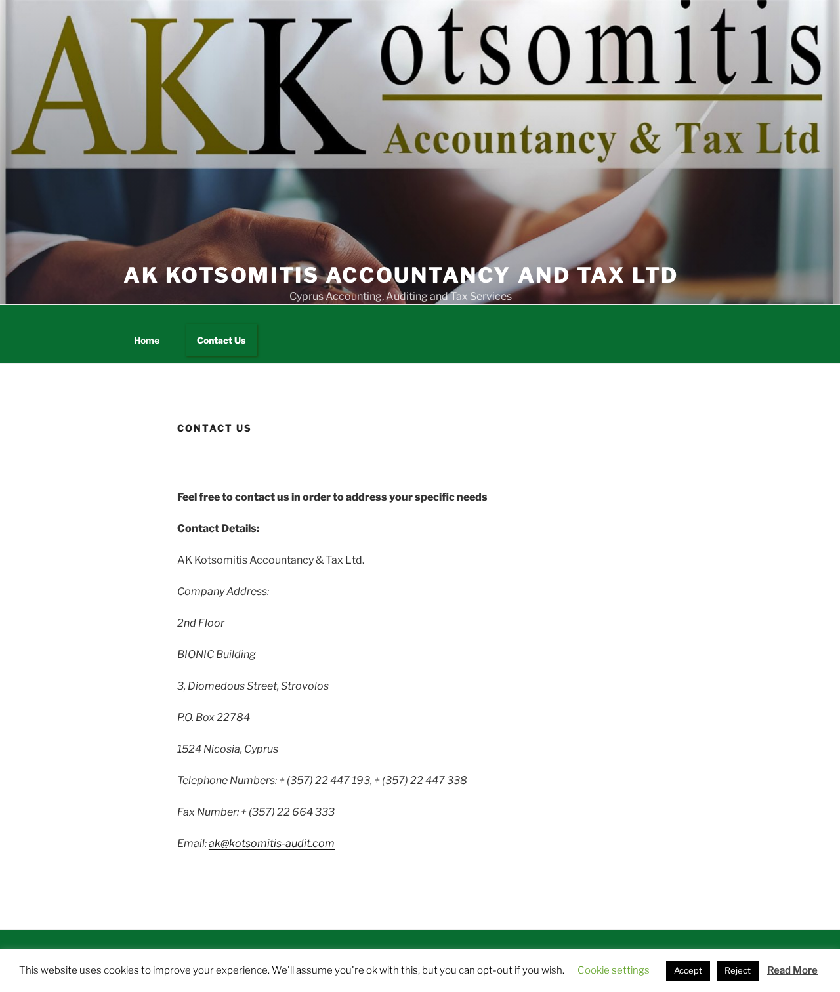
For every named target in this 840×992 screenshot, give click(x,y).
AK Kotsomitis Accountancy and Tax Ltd (401, 275)
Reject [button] (737, 970)
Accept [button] (688, 970)
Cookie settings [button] (614, 970)
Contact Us (221, 340)
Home (146, 340)
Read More (792, 970)
